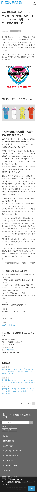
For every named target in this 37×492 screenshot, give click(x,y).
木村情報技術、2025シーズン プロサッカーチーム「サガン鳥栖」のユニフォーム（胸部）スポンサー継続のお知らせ (18, 391)
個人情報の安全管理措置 (10, 456)
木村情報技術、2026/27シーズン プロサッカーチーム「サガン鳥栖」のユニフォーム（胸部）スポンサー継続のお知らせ (18, 371)
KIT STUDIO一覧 (8, 441)
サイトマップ (7, 470)
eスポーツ (12, 430)
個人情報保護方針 (8, 446)
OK (32, 488)
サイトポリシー (8, 460)
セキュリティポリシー (10, 465)
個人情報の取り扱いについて (12, 451)
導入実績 (5, 436)
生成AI (5, 430)
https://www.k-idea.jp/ (8, 325)
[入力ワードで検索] (31, 422)
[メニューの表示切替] (34, 2)
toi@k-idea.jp (12, 350)
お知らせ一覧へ (26, 403)
